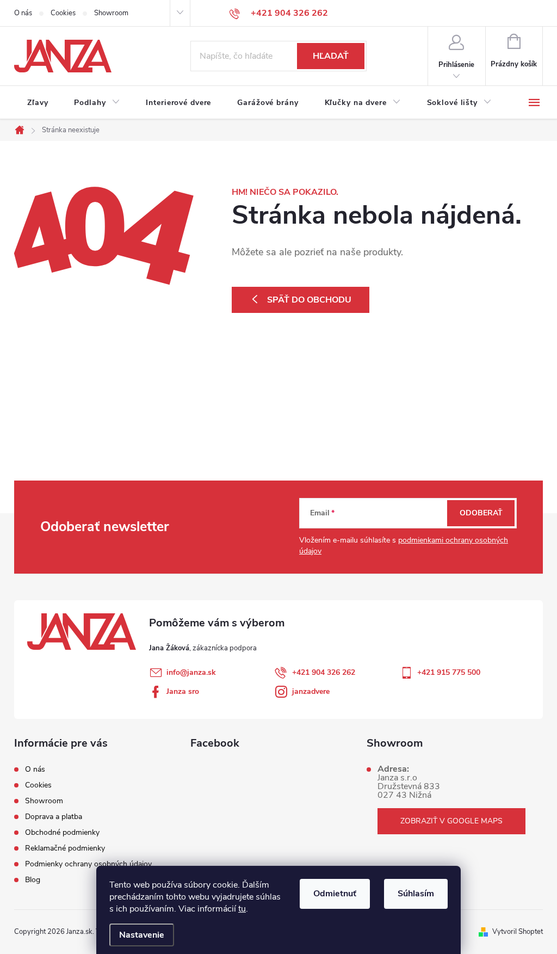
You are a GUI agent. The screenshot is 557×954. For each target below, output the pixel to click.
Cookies (63, 13)
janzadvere (311, 691)
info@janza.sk (191, 672)
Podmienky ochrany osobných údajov (88, 864)
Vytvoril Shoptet (517, 932)
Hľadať (331, 56)
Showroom (111, 13)
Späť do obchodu (309, 300)
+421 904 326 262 (323, 672)
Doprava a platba (53, 816)
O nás (23, 13)
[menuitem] (37, 103)
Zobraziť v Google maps (451, 821)
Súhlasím (416, 894)
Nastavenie (141, 935)
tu (242, 909)
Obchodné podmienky (62, 832)
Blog (32, 880)
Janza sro (182, 691)
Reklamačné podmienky (65, 848)
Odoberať (481, 513)
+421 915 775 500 (448, 672)
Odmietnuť (334, 894)
